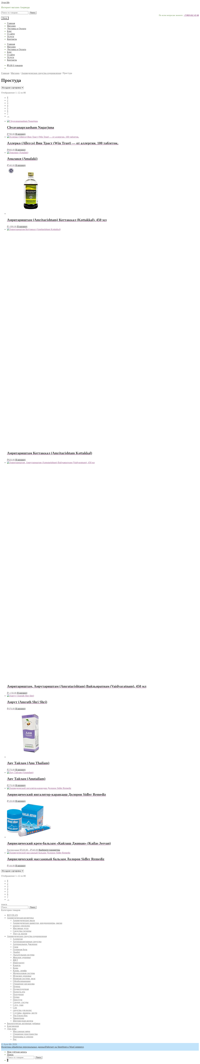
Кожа (15, 968)
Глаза (15, 947)
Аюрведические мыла (24, 920)
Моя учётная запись (17, 1052)
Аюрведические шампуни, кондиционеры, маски (37, 923)
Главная (11, 23)
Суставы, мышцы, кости (25, 1013)
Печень (16, 986)
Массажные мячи (21, 1031)
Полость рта (19, 991)
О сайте (11, 34)
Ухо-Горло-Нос (20, 1015)
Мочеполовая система (24, 973)
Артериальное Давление (25, 944)
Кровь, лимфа (20, 970)
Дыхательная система (23, 954)
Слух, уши (18, 1005)
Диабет (16, 952)
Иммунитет (18, 962)
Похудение (18, 994)
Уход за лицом (20, 933)
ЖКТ (15, 960)
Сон (15, 1007)
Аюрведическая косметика (20, 918)
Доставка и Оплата (16, 28)
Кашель (16, 965)
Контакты (12, 39)
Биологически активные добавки (23, 1023)
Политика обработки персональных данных (23, 1047)
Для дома (11, 1028)
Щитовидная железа (23, 1021)
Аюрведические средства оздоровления (41, 73)
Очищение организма (24, 984)
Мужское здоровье (22, 976)
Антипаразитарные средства (27, 941)
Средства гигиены (22, 931)
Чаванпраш (18, 1018)
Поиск (32, 13)
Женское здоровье (22, 957)
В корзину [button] (20, 134)
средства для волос (22, 1010)
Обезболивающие (22, 981)
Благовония (13, 1026)
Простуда (17, 999)
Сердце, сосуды (20, 1002)
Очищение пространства (25, 1034)
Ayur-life (5, 2)
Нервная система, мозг (24, 978)
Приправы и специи (23, 1036)
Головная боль (20, 949)
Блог (9, 31)
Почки (16, 997)
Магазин (11, 26)
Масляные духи (21, 928)
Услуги (10, 36)
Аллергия (18, 939)
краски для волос (21, 925)
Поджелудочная (21, 989)
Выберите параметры (49, 850)
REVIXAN (12, 915)
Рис (15, 1039)
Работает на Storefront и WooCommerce (64, 1047)
